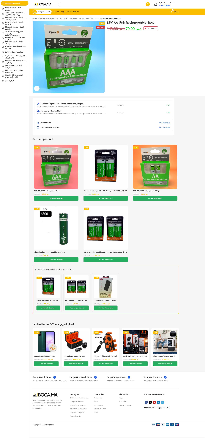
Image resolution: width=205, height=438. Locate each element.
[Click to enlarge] (37, 88)
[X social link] (150, 402)
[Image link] (46, 395)
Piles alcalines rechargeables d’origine (49, 252)
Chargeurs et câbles (77, 401)
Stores (96, 401)
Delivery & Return (100, 409)
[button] (56, 198)
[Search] (148, 4)
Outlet (96, 412)
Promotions (98, 398)
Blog (120, 398)
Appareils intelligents (77, 412)
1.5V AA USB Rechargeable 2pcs (47, 191)
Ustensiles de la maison (78, 405)
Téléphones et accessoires (79, 398)
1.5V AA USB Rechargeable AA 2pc (146, 191)
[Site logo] (43, 4)
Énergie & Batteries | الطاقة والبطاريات (53, 18)
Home (35, 18)
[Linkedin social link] (158, 402)
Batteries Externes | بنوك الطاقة (82, 18)
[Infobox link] (44, 377)
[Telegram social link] (162, 402)
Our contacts (98, 405)
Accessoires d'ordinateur (78, 409)
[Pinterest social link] (154, 402)
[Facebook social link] (146, 402)
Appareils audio (75, 416)
